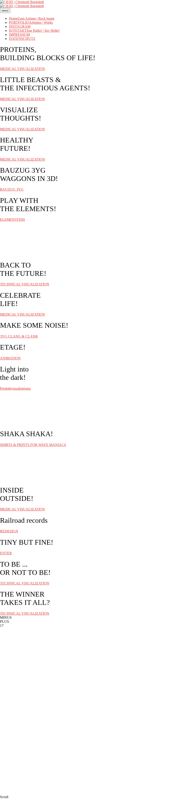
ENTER (6, 553)
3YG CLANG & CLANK (19, 336)
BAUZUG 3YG (12, 189)
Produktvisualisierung (15, 388)
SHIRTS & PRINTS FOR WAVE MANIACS (33, 445)
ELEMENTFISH (12, 219)
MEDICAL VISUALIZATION (22, 69)
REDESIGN (9, 531)
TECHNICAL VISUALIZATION (24, 284)
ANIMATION (10, 358)
